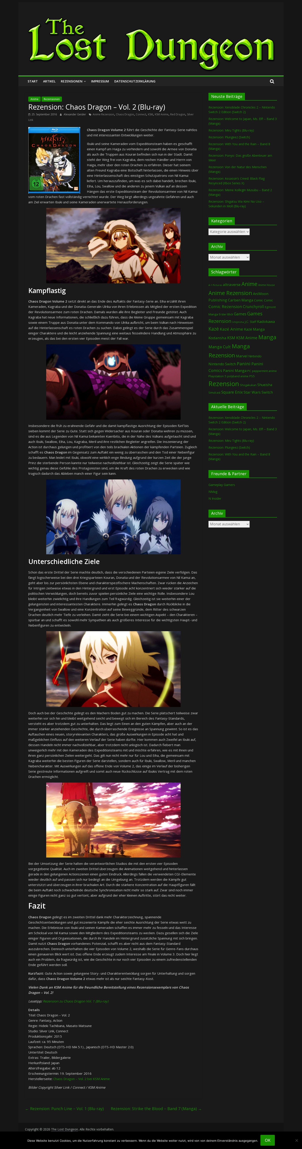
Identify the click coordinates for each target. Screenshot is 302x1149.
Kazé (213, 329)
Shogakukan (248, 385)
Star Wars (252, 392)
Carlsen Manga (240, 300)
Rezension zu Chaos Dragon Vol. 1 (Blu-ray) (75, 1001)
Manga (267, 337)
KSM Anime (161, 114)
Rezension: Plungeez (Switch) (229, 137)
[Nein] (296, 1140)
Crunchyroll (253, 306)
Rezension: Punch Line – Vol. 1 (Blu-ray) (64, 1108)
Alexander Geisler (75, 114)
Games (240, 313)
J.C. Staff (250, 322)
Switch (267, 392)
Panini (243, 363)
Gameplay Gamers (221, 485)
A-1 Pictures (215, 285)
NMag (212, 492)
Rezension (223, 383)
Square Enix (232, 392)
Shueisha (264, 384)
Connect (141, 114)
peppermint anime (264, 371)
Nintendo (255, 356)
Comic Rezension (225, 306)
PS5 (252, 376)
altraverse (232, 284)
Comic (258, 300)
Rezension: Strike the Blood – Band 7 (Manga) (156, 1108)
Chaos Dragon (125, 114)
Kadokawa (266, 321)
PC (249, 371)
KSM (150, 114)
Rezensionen (71, 81)
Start (33, 81)
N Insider (214, 498)
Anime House (266, 285)
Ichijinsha (238, 322)
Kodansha (217, 337)
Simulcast (214, 392)
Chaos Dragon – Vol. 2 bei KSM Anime (81, 1079)
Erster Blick (226, 314)
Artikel (49, 81)
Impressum (100, 81)
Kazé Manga (254, 329)
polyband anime (237, 376)
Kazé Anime (231, 329)
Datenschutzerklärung (134, 81)
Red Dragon (177, 114)
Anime (34, 99)
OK (267, 1140)
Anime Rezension (103, 114)
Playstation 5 (217, 376)
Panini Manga (235, 370)
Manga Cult (219, 346)
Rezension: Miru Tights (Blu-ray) (231, 130)
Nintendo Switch (222, 364)
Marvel (241, 356)
